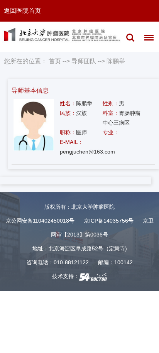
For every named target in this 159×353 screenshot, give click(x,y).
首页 (55, 61)
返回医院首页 (22, 10)
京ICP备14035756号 (109, 221)
